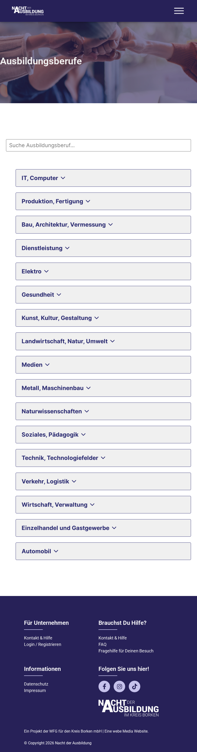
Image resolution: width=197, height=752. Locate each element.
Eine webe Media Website (126, 731)
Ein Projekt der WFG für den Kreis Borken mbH (63, 731)
